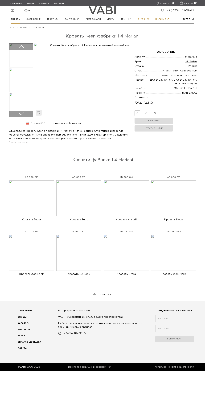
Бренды (22, 317)
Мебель (15, 19)
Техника (126, 19)
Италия (192, 66)
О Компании (25, 311)
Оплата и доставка (29, 342)
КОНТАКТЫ (59, 3)
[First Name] (174, 320)
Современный (188, 71)
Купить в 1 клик (154, 128)
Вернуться (104, 294)
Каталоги (44, 3)
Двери (111, 19)
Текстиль (52, 19)
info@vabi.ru (28, 10)
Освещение (33, 19)
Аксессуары (93, 19)
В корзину (154, 121)
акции (21, 336)
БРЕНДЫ (30, 3)
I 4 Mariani (191, 62)
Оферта (22, 348)
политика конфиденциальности (174, 367)
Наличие (161, 19)
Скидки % (143, 19)
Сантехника (72, 19)
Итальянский (170, 71)
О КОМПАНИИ (16, 3)
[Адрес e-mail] (174, 330)
